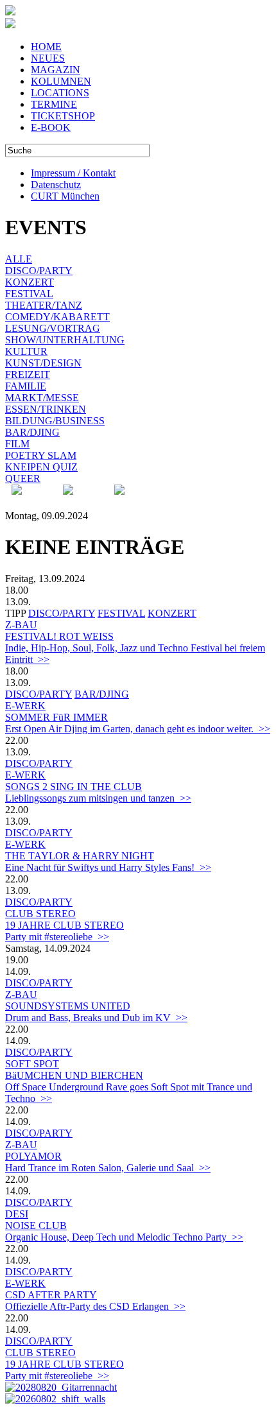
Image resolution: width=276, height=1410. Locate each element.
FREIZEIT (27, 374)
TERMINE (54, 104)
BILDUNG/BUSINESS (55, 420)
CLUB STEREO (40, 913)
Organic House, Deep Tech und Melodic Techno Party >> (124, 1237)
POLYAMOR (33, 1156)
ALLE (18, 259)
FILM (17, 443)
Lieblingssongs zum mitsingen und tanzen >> (98, 798)
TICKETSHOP (63, 115)
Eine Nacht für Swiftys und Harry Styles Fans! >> (108, 867)
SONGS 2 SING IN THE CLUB (73, 786)
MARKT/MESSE (42, 397)
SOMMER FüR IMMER (56, 717)
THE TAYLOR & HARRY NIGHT (79, 855)
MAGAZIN (55, 69)
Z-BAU (21, 624)
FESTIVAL (29, 293)
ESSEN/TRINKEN (45, 409)
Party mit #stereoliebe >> (57, 936)
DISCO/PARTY (39, 270)
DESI (16, 1213)
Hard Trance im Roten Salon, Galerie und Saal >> (108, 1167)
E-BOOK (51, 127)
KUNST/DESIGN (43, 362)
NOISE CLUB (36, 1225)
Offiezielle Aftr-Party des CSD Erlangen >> (95, 1306)
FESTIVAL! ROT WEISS (59, 636)
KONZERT (29, 282)
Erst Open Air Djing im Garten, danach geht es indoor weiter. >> (137, 728)
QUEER (22, 478)
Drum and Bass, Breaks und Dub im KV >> (96, 1017)
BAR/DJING (32, 432)
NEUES (48, 58)
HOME (46, 46)
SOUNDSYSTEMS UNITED (67, 1006)
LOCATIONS (60, 92)
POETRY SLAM (40, 455)
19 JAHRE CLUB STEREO (64, 925)
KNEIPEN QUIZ (41, 466)
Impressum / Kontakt (73, 173)
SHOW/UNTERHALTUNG (65, 339)
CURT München (65, 196)
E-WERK (25, 705)
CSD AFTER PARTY (51, 1294)
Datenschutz (56, 184)
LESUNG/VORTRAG (52, 328)
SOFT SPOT (32, 1063)
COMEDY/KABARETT (57, 316)
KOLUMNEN (61, 81)
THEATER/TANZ (43, 305)
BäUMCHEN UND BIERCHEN (74, 1075)
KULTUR (26, 351)
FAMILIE (25, 386)
